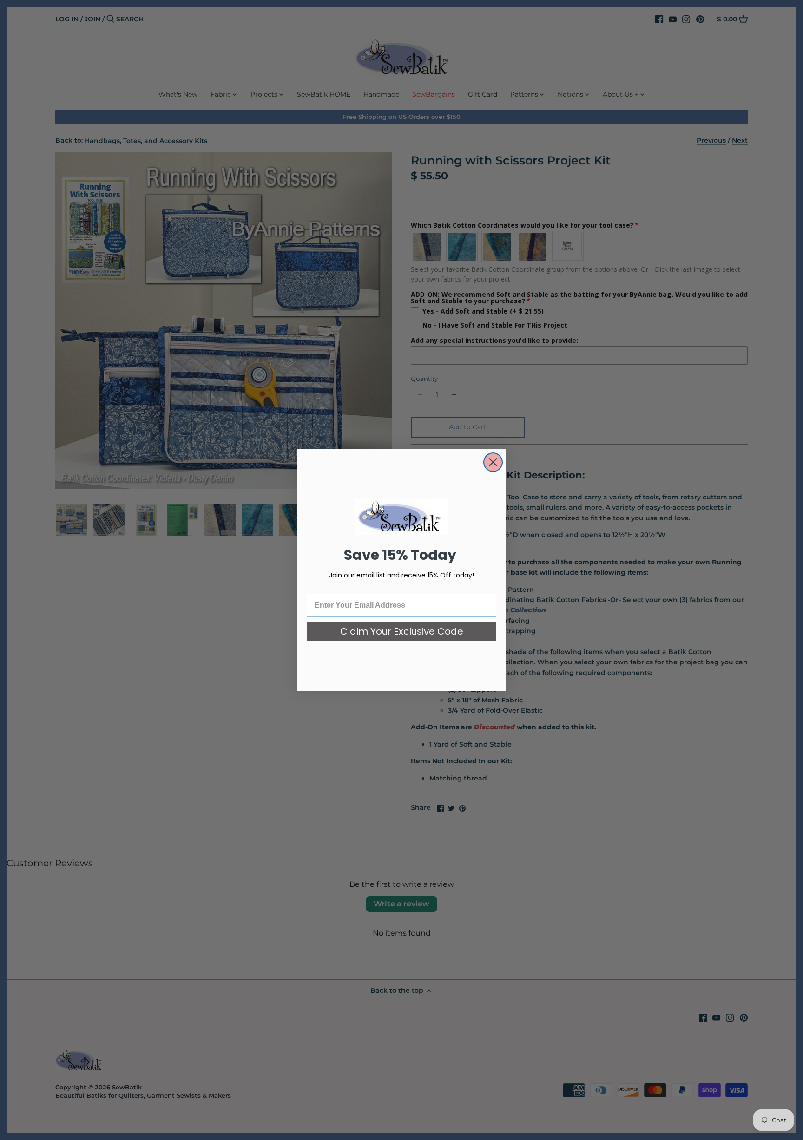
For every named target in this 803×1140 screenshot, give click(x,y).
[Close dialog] (493, 462)
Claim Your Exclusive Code (401, 631)
